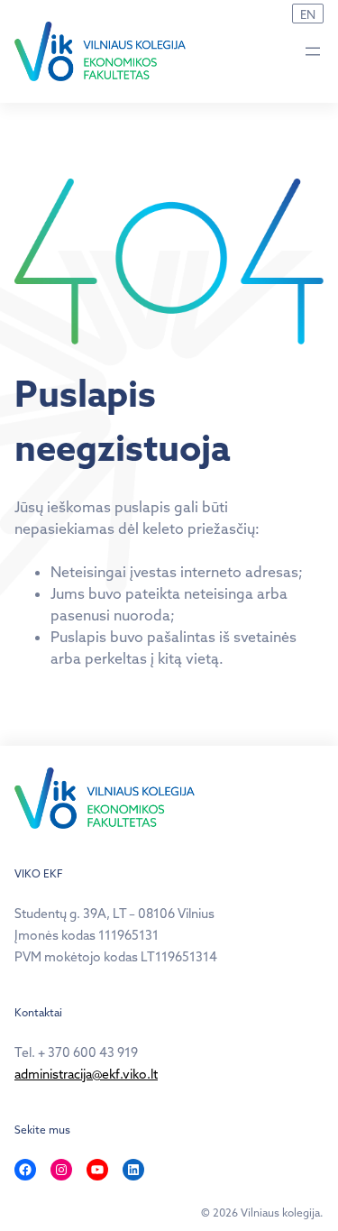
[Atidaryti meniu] (313, 51)
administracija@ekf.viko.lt (86, 1074)
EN (307, 14)
